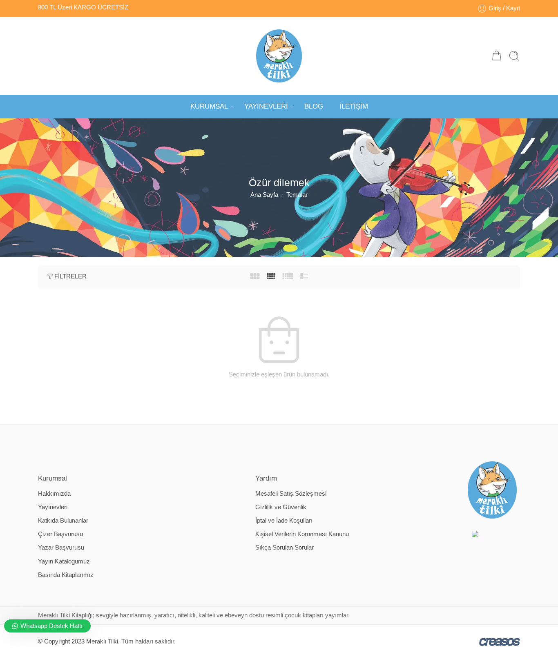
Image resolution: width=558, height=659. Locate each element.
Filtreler (70, 276)
